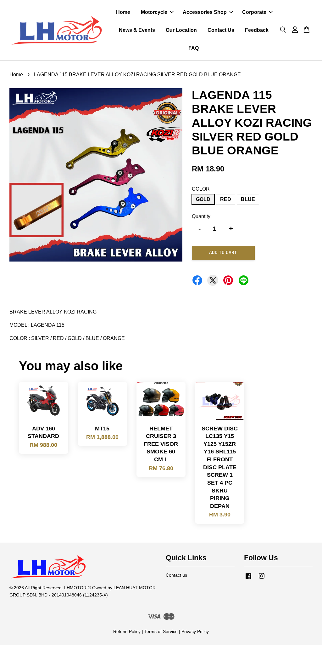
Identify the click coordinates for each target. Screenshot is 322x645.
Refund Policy (127, 631)
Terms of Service (161, 631)
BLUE (248, 199)
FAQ (193, 48)
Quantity (201, 216)
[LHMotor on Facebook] (248, 579)
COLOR (201, 189)
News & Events (137, 30)
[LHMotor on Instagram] (261, 579)
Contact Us (221, 30)
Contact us (176, 575)
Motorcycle (154, 12)
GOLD (203, 199)
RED (225, 199)
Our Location (181, 30)
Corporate (254, 12)
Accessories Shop (205, 12)
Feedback (257, 30)
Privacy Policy (195, 631)
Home (123, 12)
